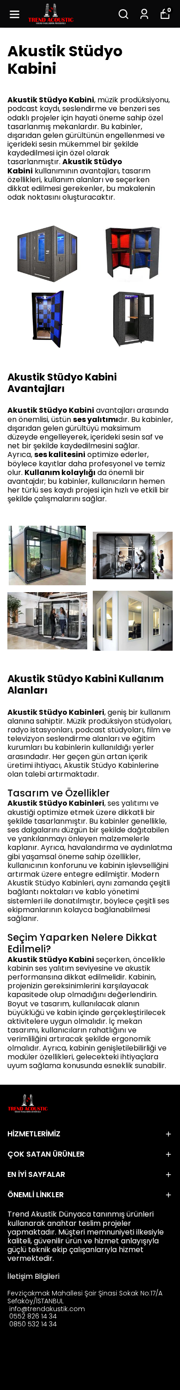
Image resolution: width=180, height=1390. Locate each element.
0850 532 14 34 (33, 1324)
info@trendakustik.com (47, 1308)
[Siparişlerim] (144, 14)
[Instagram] (35, 1356)
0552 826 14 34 (33, 1316)
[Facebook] (12, 1356)
